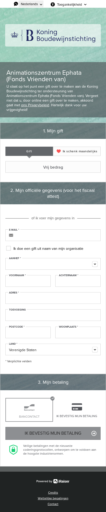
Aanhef (15, 258)
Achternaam (68, 275)
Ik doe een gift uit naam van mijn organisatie (48, 248)
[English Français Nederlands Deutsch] (31, 4)
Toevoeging (17, 309)
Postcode (17, 326)
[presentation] (29, 151)
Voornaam (17, 275)
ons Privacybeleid (35, 105)
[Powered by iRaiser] (53, 481)
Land (13, 343)
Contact (53, 504)
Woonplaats (68, 326)
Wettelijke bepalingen (53, 498)
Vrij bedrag (53, 167)
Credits (53, 492)
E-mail (14, 229)
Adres (14, 292)
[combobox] (53, 264)
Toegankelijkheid (69, 4)
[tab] (29, 151)
